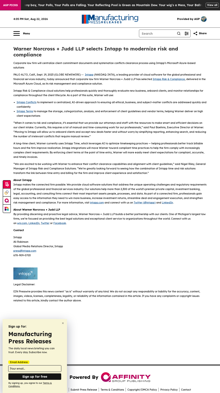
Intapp (89, 74)
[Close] (62, 323)
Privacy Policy (169, 389)
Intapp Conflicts (26, 102)
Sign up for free (34, 377)
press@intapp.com (24, 250)
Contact (186, 389)
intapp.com (97, 202)
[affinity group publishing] (6, 201)
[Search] (179, 33)
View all (212, 5)
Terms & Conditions (112, 389)
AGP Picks (10, 5)
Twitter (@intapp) (145, 202)
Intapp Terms (25, 111)
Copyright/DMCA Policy (142, 389)
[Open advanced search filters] (186, 33)
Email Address (19, 362)
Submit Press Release (84, 389)
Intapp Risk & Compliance (169, 79)
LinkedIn (167, 202)
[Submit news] (6, 185)
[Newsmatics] (6, 209)
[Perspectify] (6, 193)
